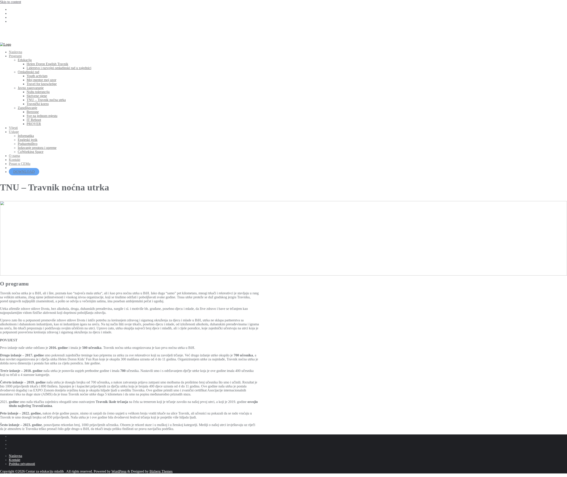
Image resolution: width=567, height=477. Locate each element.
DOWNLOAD (24, 172)
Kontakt (14, 460)
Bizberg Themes (161, 471)
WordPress (118, 471)
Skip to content (10, 2)
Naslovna (15, 456)
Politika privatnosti (22, 464)
